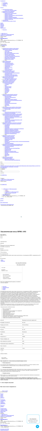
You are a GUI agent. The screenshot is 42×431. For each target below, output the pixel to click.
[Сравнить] (1, 237)
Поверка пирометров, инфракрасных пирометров (14, 18)
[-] (21, 217)
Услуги (1, 396)
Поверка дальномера (9, 16)
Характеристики (6, 287)
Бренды (1, 395)
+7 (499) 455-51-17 (3, 33)
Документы (5, 5)
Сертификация (5, 20)
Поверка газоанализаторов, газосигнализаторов (14, 15)
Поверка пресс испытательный (10, 13)
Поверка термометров (9, 19)
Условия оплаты (3, 408)
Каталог (1, 393)
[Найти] (3, 164)
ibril (8, 429)
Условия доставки (3, 409)
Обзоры (1, 412)
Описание (4, 286)
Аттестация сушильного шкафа (10, 10)
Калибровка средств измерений (8, 11)
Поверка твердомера (8, 14)
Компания (2, 397)
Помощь (2, 406)
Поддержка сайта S (4, 429)
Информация (2, 403)
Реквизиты (5, 29)
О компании (5, 2)
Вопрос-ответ (3, 411)
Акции (1, 394)
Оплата (4, 289)
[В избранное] (1, 236)
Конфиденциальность (4, 430)
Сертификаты (5, 3)
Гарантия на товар (3, 410)
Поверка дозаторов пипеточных (11, 17)
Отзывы (4, 4)
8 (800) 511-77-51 (5, 35)
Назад (6, 189)
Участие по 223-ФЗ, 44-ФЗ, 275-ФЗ (9, 21)
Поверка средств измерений (8, 12)
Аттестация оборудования (8, 9)
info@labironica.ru (3, 38)
